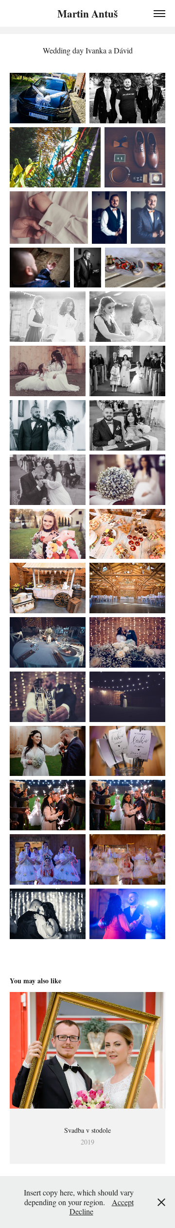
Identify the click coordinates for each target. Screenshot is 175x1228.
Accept (123, 1202)
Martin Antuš (87, 13)
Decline (81, 1211)
